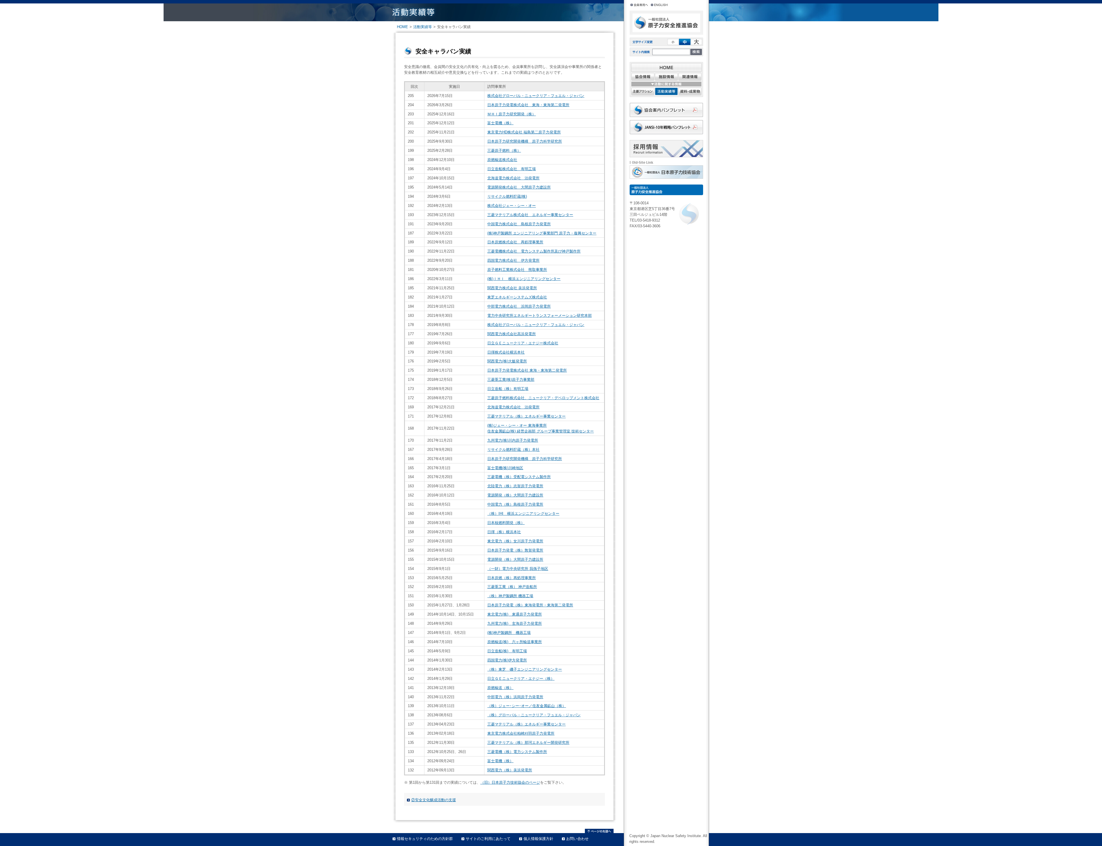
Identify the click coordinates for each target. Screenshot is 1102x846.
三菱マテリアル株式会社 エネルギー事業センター (530, 215)
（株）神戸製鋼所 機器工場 (510, 596)
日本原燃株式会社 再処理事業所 (515, 242)
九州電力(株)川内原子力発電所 (512, 440)
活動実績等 (422, 27)
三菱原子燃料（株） (504, 150)
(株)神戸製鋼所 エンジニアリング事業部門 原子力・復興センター (541, 233)
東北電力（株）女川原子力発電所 (515, 541)
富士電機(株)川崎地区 (505, 468)
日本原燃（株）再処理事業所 (511, 578)
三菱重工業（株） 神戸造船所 (512, 587)
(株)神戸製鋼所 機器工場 (509, 632)
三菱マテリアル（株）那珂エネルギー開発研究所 (528, 742)
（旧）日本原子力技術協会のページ (510, 782)
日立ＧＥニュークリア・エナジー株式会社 (522, 343)
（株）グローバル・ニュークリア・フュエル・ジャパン (534, 715)
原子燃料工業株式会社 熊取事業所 (517, 269)
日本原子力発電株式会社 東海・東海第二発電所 (528, 105)
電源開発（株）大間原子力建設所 (515, 495)
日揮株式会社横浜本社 (506, 352)
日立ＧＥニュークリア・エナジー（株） (520, 678)
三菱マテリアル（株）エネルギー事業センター (526, 416)
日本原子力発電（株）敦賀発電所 (515, 550)
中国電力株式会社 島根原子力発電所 (519, 224)
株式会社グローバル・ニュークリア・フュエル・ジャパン (535, 96)
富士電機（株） (500, 123)
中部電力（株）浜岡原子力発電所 (515, 697)
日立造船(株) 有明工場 (507, 651)
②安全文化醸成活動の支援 (433, 800)
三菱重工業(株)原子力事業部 (510, 379)
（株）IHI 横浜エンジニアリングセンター (523, 513)
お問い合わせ (577, 839)
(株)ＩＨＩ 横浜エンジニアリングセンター (523, 279)
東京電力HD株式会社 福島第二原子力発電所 (524, 132)
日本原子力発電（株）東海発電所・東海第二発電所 (530, 605)
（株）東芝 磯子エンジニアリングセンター (524, 669)
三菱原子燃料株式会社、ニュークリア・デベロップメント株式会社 (543, 398)
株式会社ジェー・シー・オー (511, 205)
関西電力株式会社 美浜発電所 (512, 288)
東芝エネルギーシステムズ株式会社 (517, 297)
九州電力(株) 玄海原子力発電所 (514, 623)
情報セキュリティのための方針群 (425, 839)
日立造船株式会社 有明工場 (511, 169)
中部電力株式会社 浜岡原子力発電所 (519, 306)
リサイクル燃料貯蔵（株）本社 (513, 449)
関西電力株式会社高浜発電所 (511, 334)
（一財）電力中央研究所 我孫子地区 (517, 568)
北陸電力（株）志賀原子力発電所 (515, 486)
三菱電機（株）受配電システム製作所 (519, 477)
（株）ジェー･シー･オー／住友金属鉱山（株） (526, 706)
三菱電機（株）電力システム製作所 (517, 752)
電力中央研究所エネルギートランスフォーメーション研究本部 (539, 315)
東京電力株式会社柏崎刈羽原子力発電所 (520, 733)
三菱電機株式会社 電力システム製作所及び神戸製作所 (534, 251)
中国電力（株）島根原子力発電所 (515, 504)
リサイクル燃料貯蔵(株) (507, 196)
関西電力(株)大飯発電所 (507, 361)
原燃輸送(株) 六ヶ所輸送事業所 (514, 642)
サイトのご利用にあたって (488, 839)
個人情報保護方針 (538, 839)
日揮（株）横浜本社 (504, 532)
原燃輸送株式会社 (502, 160)
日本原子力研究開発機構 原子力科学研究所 (524, 141)
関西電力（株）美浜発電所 (509, 770)
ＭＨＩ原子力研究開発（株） (511, 114)
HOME (402, 27)
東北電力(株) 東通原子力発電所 (514, 614)
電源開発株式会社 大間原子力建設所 (519, 187)
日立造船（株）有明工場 (507, 389)
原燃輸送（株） (500, 688)
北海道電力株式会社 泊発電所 (513, 178)
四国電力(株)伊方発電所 (507, 660)
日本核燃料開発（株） (506, 523)
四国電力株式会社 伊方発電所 (513, 260)
